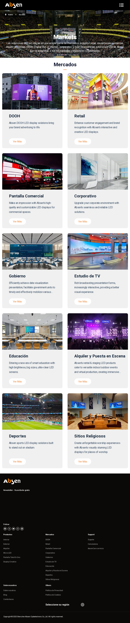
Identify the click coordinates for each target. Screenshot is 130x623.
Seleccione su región (57, 604)
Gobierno (49, 557)
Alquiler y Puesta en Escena (57, 571)
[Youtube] (13, 528)
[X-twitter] (9, 528)
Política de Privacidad (54, 590)
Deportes (49, 575)
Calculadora (93, 544)
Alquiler (6, 548)
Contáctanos (8, 599)
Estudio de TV (51, 562)
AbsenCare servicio (96, 548)
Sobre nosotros (9, 590)
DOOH (48, 540)
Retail (48, 544)
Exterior (6, 544)
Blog (5, 595)
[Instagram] (17, 528)
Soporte (91, 540)
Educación (50, 566)
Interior (6, 540)
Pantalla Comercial (53, 548)
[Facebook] (5, 528)
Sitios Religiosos (52, 579)
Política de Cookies (53, 595)
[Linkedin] (22, 528)
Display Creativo (9, 562)
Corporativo (50, 553)
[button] (17, 141)
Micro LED (7, 553)
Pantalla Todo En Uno (11, 557)
